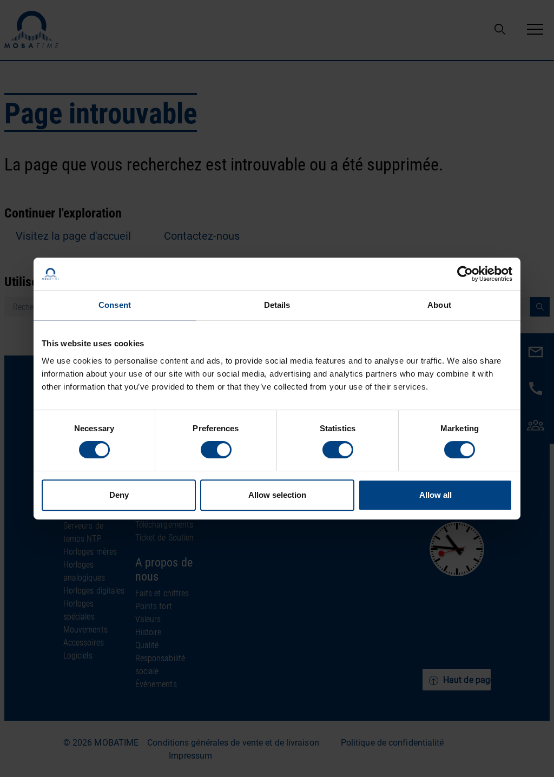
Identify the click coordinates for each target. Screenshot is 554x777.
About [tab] (439, 305)
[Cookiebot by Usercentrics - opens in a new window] (465, 274)
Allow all (435, 494)
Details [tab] (277, 305)
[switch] (216, 449)
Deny (119, 494)
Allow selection (277, 494)
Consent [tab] (114, 305)
